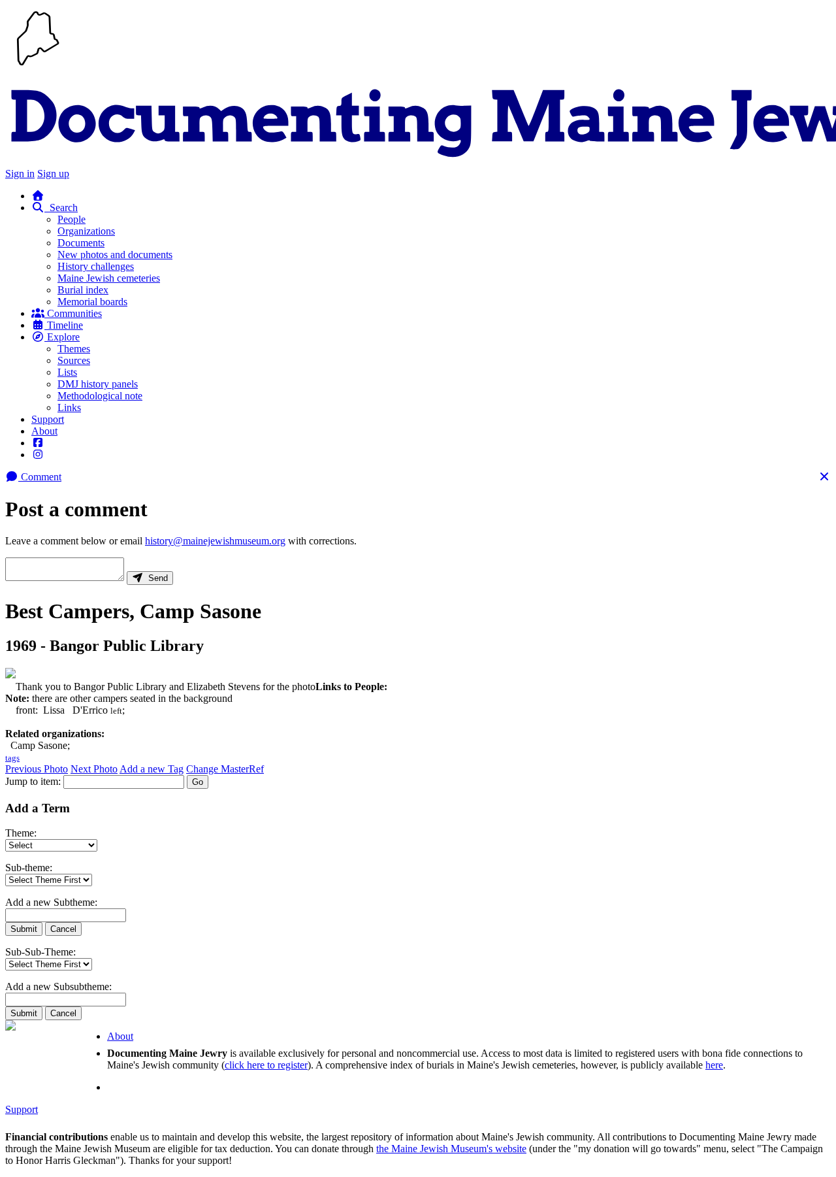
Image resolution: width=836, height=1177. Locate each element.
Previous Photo (36, 768)
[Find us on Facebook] (37, 442)
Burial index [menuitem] (82, 289)
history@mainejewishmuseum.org (215, 540)
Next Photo (94, 768)
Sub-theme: (28, 867)
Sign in (20, 173)
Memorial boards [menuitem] (92, 301)
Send (155, 578)
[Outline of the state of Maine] (38, 67)
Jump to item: (33, 781)
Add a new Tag (152, 768)
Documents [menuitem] (80, 242)
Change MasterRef (225, 768)
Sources (73, 360)
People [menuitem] (71, 219)
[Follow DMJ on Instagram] (37, 454)
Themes (73, 348)
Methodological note (99, 395)
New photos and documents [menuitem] (114, 254)
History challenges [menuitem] (95, 266)
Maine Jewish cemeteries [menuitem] (108, 278)
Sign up (53, 173)
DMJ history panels (97, 384)
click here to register (266, 1064)
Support (47, 419)
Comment (39, 476)
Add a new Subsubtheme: (58, 986)
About (44, 431)
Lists (67, 372)
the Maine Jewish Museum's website (451, 1148)
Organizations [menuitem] (86, 231)
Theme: (21, 832)
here (714, 1064)
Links (69, 407)
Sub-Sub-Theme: (40, 951)
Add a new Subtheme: (51, 902)
